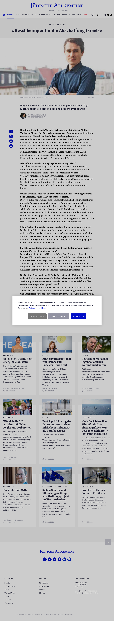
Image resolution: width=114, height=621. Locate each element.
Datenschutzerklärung (37, 308)
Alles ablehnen (37, 316)
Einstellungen (58, 316)
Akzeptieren (78, 316)
